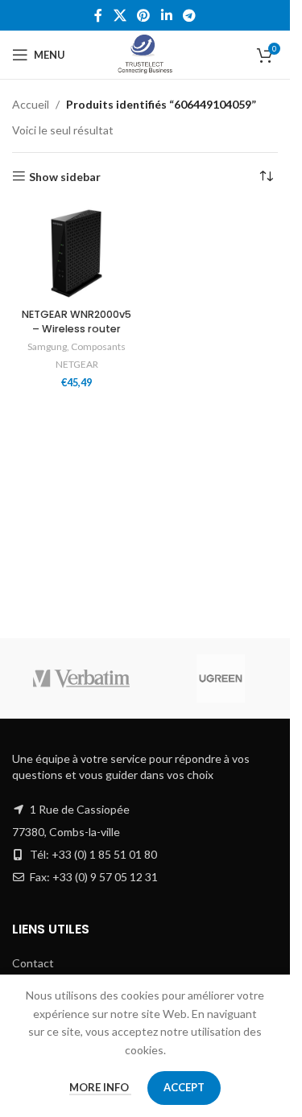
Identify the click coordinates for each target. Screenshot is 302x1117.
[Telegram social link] (189, 15)
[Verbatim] (81, 678)
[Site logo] (145, 53)
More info (100, 1087)
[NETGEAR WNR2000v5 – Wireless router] (76, 253)
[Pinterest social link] (143, 15)
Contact (33, 963)
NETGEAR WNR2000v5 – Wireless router (76, 321)
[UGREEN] (221, 678)
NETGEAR (77, 364)
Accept (184, 1087)
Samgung (47, 346)
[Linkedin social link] (166, 15)
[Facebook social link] (98, 15)
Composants (98, 346)
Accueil (30, 104)
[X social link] (119, 15)
